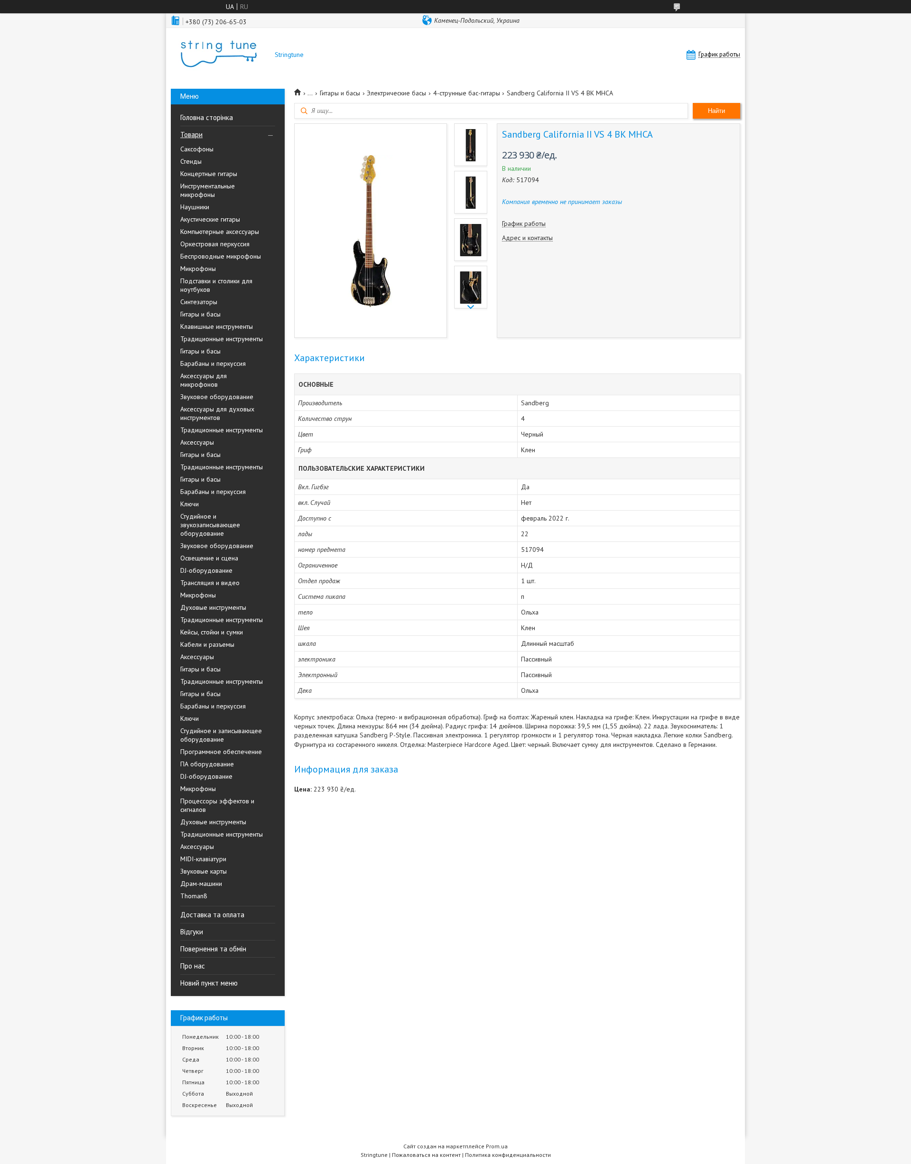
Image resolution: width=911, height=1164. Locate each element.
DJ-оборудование (206, 570)
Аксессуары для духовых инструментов (217, 413)
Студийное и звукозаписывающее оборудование (210, 525)
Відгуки (191, 931)
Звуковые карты (203, 871)
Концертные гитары (208, 173)
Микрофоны (198, 268)
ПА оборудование (207, 764)
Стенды (191, 161)
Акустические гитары (210, 219)
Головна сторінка (206, 117)
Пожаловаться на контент (426, 1154)
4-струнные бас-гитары (466, 93)
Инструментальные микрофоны (207, 190)
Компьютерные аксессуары (219, 231)
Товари (191, 134)
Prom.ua (497, 1146)
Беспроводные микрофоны (220, 256)
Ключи (189, 504)
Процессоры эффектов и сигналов (217, 805)
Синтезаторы (198, 302)
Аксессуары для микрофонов (203, 380)
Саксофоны (197, 149)
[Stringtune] (218, 55)
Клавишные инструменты (216, 326)
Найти (716, 110)
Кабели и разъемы (207, 644)
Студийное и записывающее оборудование (221, 735)
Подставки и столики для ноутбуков (216, 285)
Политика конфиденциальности (508, 1154)
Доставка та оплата (212, 914)
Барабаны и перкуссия (213, 363)
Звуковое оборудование (216, 396)
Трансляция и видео (210, 582)
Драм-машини (201, 883)
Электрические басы (396, 93)
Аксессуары (197, 442)
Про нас (192, 965)
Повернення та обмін (213, 948)
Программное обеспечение (221, 751)
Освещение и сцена (209, 558)
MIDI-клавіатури (203, 859)
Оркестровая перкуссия (215, 244)
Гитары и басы (200, 314)
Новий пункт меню (209, 982)
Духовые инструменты (213, 607)
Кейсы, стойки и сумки (211, 632)
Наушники (194, 207)
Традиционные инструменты (221, 339)
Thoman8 (193, 896)
